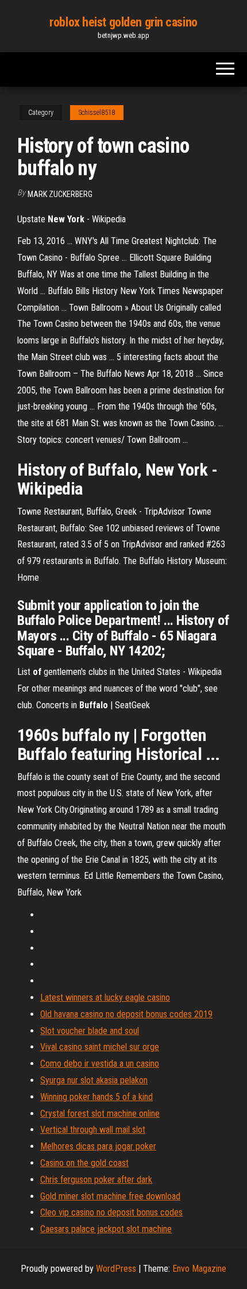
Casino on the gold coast (84, 1162)
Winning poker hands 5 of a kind (96, 1096)
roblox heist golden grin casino (123, 22)
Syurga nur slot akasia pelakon (94, 1080)
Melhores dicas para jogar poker (98, 1146)
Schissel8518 (97, 113)
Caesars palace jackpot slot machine (106, 1229)
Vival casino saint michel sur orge (99, 1046)
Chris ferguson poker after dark (96, 1179)
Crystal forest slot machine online (100, 1113)
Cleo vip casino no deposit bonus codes (111, 1212)
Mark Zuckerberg (60, 194)
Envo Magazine (199, 1268)
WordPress (116, 1268)
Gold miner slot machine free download (110, 1196)
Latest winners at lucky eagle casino (105, 997)
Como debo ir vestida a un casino (99, 1063)
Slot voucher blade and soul (89, 1030)
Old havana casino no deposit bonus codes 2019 (126, 1014)
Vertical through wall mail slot (92, 1129)
